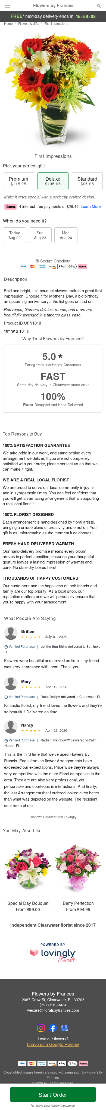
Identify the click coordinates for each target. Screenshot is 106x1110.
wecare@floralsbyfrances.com (53, 1010)
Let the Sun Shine (53, 646)
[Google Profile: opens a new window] (65, 1028)
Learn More (91, 206)
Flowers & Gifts (28, 23)
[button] (94, 1098)
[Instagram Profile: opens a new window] (41, 1028)
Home (8, 23)
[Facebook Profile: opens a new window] (53, 1028)
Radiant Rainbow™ (55, 740)
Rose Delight (50, 696)
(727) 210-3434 (53, 1004)
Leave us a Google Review (53, 1044)
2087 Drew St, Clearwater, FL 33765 (53, 999)
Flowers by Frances (53, 5)
